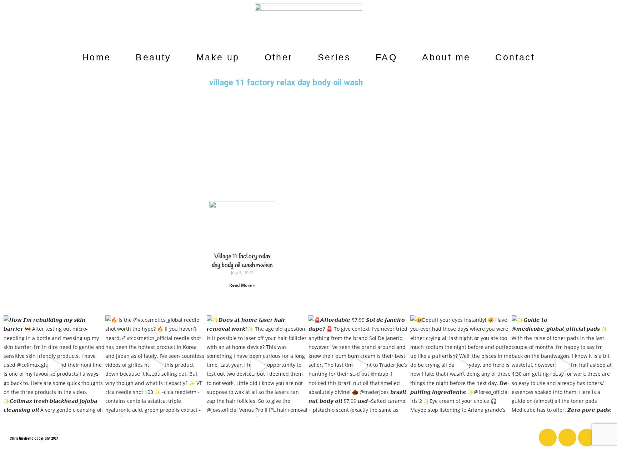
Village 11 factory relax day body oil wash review (242, 261)
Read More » (242, 285)
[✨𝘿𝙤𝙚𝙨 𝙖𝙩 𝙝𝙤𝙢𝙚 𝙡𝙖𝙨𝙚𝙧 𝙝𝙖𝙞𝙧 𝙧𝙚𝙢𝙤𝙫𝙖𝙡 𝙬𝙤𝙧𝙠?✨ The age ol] (257, 366)
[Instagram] (567, 437)
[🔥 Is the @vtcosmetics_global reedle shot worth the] (156, 366)
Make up (218, 57)
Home (96, 57)
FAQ (386, 57)
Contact (515, 57)
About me (446, 57)
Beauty (153, 57)
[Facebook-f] (548, 437)
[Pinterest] (587, 437)
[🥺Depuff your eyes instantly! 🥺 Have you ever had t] (461, 366)
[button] (606, 32)
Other (279, 57)
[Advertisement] (308, 144)
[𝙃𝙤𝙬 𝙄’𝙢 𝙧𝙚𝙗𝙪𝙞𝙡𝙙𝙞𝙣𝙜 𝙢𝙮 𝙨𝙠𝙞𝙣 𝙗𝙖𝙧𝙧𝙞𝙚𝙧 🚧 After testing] (54, 366)
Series (334, 57)
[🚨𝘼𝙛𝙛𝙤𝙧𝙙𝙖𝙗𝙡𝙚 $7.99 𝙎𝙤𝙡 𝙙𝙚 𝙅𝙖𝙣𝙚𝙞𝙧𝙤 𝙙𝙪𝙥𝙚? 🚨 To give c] (359, 366)
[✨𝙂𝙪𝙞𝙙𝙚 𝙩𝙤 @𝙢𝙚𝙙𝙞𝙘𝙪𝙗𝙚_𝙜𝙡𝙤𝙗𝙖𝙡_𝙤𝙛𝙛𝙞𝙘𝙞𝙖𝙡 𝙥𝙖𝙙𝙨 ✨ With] (562, 366)
